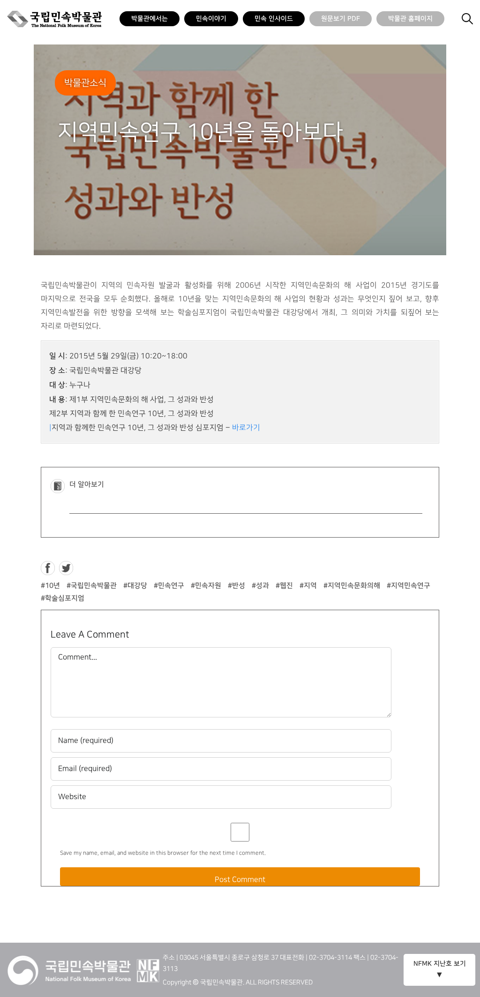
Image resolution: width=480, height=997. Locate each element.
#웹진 (284, 586)
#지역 (308, 586)
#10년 (50, 586)
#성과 (260, 586)
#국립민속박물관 (92, 586)
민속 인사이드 (274, 18)
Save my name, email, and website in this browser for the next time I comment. (163, 853)
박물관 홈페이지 (410, 18)
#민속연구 (169, 586)
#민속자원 (206, 586)
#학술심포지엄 (62, 598)
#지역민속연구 (408, 586)
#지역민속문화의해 (351, 586)
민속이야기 (211, 18)
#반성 (236, 586)
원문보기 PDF (340, 18)
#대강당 (135, 586)
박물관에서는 (149, 18)
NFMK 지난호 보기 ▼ (439, 969)
